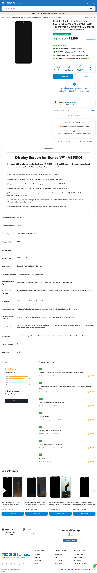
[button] (63, 141)
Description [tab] (48, 148)
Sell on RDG (37, 560)
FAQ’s (56, 557)
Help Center (58, 563)
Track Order (58, 560)
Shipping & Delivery (79, 554)
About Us (37, 554)
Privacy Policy (78, 560)
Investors (37, 557)
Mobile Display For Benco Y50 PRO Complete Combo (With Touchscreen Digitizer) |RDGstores (36, 504)
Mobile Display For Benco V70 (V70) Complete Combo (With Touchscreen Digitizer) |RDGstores (84, 504)
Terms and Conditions (80, 563)
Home (3, 17)
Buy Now (85, 76)
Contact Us (37, 563)
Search (91, 8)
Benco (8, 17)
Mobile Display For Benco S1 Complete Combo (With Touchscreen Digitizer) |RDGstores (60, 504)
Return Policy (78, 557)
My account (58, 554)
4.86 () (64, 29)
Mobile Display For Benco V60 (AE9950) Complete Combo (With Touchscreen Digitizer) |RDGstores (12, 504)
